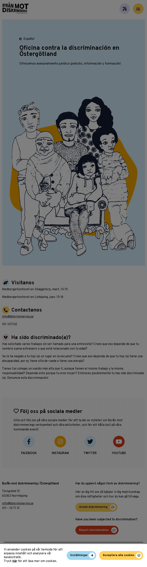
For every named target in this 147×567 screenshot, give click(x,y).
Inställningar (79, 555)
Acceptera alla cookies (118, 555)
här (14, 561)
